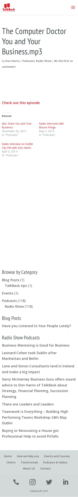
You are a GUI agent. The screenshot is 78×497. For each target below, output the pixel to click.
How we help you (28, 456)
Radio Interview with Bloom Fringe (51, 125)
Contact (45, 468)
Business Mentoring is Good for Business (35, 345)
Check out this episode (21, 102)
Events (7, 293)
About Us (29, 468)
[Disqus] (39, 210)
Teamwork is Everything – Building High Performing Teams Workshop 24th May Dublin (35, 417)
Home (8, 456)
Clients (11, 462)
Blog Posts (10, 280)
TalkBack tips (16, 285)
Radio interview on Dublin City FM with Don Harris (17, 145)
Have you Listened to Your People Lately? (36, 326)
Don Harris (12, 61)
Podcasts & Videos (55, 462)
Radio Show (43, 61)
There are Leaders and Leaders (28, 404)
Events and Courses (57, 456)
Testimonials (29, 462)
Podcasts (28, 61)
